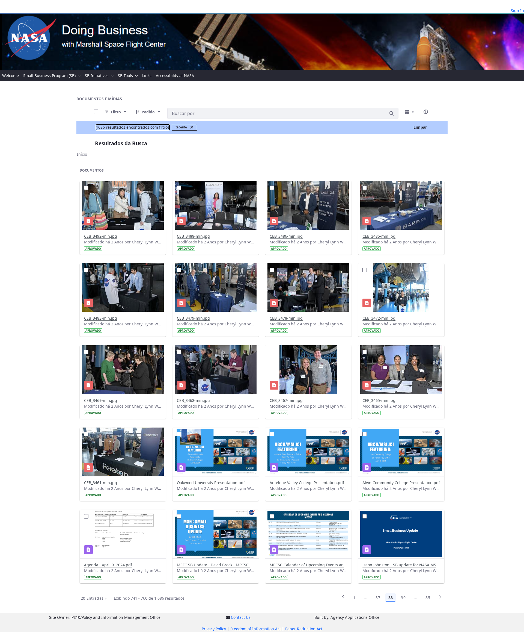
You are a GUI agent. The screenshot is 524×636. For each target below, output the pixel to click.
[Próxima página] (440, 598)
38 (390, 597)
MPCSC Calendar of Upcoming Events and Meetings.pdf (308, 564)
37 (378, 597)
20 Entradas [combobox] (92, 598)
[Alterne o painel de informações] (425, 111)
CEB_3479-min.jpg (193, 318)
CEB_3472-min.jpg (378, 318)
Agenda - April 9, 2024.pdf (108, 564)
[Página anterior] (343, 598)
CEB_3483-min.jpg (100, 318)
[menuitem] (10, 75)
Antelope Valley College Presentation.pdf (307, 482)
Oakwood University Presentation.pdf (211, 482)
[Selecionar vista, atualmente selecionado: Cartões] (410, 111)
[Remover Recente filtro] (192, 127)
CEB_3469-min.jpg (100, 400)
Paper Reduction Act (303, 628)
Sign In (517, 10)
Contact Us (241, 617)
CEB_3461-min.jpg (100, 482)
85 (427, 597)
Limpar (420, 127)
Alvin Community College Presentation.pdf (401, 482)
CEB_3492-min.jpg (100, 236)
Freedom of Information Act (255, 628)
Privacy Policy (214, 628)
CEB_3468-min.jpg (193, 400)
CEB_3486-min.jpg (286, 236)
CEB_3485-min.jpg (378, 236)
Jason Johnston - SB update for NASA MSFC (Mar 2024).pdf (401, 564)
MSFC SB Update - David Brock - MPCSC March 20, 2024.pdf (215, 564)
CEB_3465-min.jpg (378, 400)
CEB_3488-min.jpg (193, 236)
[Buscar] (391, 113)
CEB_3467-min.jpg (286, 400)
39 (403, 597)
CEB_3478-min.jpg (286, 318)
